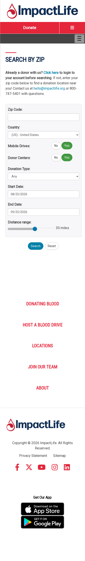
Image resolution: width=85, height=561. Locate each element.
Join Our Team (42, 366)
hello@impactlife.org (49, 88)
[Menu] (79, 38)
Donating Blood (42, 303)
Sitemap (59, 456)
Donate (29, 27)
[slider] (35, 229)
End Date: (15, 204)
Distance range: (19, 222)
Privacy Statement (33, 456)
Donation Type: (19, 169)
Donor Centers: (19, 158)
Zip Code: (15, 109)
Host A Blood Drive (43, 325)
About (42, 388)
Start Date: (16, 187)
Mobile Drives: (19, 146)
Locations (42, 345)
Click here (51, 73)
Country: (14, 127)
